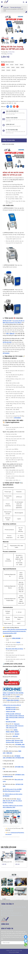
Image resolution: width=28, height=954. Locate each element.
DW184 (17, 731)
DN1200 (14, 70)
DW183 (12, 731)
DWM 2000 (9, 753)
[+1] (17, 106)
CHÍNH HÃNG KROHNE (13, 700)
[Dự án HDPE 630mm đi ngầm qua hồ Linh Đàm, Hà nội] (7, 882)
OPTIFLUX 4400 (13, 717)
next (26, 40)
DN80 (7, 64)
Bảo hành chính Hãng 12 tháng (14, 648)
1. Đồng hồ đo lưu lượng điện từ (12, 705)
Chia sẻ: (3, 106)
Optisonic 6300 (13, 725)
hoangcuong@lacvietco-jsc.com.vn (14, 915)
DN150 (16, 64)
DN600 (22, 67)
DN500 (17, 67)
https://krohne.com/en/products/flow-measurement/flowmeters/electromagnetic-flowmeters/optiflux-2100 (15, 631)
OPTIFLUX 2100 (7, 320)
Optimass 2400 (19, 740)
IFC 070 (8, 800)
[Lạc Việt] (6, 1)
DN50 (3, 64)
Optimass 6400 (10, 742)
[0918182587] (25, 944)
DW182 (8, 731)
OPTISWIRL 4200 (19, 744)
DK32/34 (17, 734)
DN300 (8, 67)
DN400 (12, 67)
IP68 (7, 333)
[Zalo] (25, 940)
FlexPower (10, 802)
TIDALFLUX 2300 (10, 711)
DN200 (21, 64)
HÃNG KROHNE (16, 638)
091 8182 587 (10, 910)
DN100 (11, 64)
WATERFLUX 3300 (11, 709)
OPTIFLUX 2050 (10, 713)
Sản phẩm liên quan (8, 847)
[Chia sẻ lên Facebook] (8, 106)
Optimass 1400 (10, 740)
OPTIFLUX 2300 (13, 715)
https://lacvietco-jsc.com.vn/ (14, 913)
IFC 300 (13, 800)
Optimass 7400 (19, 742)
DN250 (3, 67)
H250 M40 (15, 736)
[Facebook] (25, 937)
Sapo (17, 952)
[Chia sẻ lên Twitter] (11, 106)
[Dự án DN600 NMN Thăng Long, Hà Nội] (21, 892)
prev (2, 40)
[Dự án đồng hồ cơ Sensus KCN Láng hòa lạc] (7, 892)
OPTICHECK (6, 353)
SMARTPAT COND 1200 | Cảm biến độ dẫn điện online (19, 862)
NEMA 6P (12, 333)
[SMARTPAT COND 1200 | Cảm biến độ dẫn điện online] (20, 854)
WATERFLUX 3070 (11, 707)
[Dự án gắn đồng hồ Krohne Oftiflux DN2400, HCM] (21, 882)
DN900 (3, 70)
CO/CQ (18, 642)
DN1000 (8, 70)
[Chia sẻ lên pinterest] (14, 106)
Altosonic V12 (13, 727)
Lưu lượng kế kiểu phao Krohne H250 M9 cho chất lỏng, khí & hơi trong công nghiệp (6, 862)
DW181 (15, 729)
